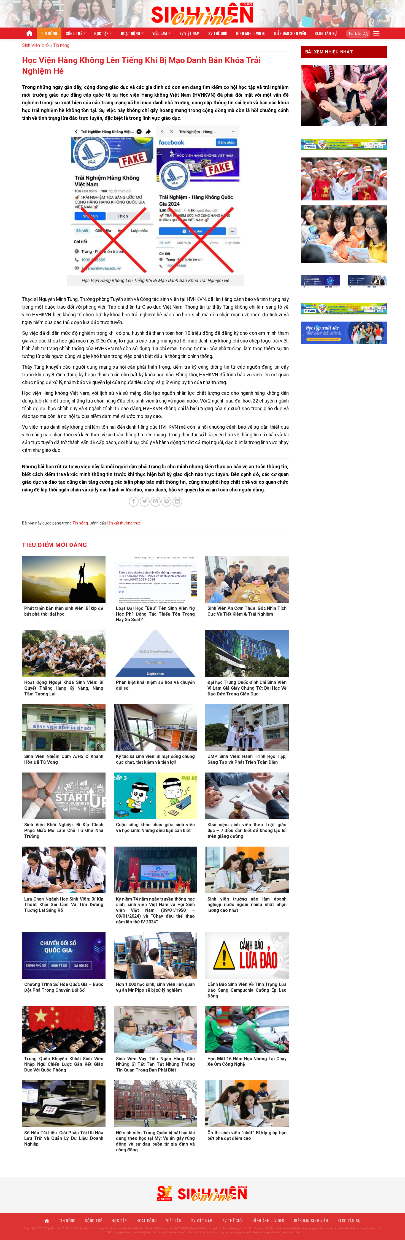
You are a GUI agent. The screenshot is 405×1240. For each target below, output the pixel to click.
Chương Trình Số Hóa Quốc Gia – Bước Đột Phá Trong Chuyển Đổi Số (63, 987)
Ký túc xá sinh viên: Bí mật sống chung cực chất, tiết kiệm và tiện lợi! (155, 759)
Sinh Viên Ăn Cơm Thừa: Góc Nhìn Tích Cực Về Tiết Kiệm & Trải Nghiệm (247, 611)
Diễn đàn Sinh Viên (290, 33)
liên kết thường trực (124, 523)
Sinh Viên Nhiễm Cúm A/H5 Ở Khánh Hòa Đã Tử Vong (63, 759)
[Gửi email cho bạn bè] (155, 502)
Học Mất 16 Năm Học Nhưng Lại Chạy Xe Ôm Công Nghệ (247, 1061)
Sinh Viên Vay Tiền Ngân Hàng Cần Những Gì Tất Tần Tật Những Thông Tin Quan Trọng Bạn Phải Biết (155, 1064)
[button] (376, 33)
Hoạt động (130, 33)
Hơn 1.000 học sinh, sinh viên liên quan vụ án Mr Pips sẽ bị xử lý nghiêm (155, 987)
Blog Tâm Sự (326, 33)
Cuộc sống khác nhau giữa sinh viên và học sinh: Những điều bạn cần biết (155, 827)
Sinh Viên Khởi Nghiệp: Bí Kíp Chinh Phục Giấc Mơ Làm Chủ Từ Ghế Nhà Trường (63, 830)
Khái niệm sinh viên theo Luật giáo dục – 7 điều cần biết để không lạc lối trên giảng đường (247, 830)
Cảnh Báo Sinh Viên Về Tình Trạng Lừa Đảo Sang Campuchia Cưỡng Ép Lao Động (247, 990)
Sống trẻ (74, 33)
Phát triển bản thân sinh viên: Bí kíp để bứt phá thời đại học (63, 611)
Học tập (101, 33)
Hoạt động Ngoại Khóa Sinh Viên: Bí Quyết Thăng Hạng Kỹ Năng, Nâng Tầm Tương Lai (63, 688)
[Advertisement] (202, 1201)
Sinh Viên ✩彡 (35, 45)
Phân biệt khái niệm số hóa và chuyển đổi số (155, 685)
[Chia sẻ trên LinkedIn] (177, 502)
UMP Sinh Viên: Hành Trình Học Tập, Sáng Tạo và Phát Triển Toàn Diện (247, 759)
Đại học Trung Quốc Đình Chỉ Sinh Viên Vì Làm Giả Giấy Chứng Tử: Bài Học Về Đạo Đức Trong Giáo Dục (247, 688)
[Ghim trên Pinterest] (166, 502)
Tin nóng (49, 33)
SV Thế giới (218, 33)
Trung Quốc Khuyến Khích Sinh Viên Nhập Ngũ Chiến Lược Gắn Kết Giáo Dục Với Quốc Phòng (63, 1064)
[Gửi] (364, 33)
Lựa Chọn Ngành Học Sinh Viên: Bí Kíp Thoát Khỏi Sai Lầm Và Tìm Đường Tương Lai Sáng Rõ (63, 904)
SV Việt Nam (189, 33)
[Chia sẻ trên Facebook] (134, 502)
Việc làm (159, 33)
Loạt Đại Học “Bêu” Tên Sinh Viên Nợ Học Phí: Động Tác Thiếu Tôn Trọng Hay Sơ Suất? (155, 614)
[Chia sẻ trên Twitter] (145, 502)
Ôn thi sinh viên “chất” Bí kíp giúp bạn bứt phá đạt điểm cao (247, 1135)
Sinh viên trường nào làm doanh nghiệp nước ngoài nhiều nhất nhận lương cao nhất (247, 904)
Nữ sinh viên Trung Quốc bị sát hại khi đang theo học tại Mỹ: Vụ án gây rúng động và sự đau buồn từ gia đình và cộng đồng (155, 1141)
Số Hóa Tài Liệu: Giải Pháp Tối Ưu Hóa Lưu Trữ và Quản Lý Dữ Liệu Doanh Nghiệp (63, 1138)
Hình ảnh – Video (251, 33)
